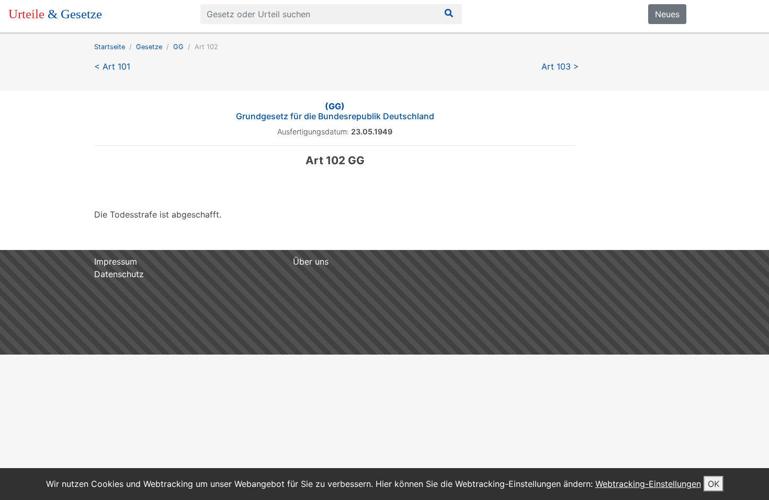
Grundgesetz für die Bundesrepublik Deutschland (335, 111)
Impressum (115, 261)
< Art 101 (112, 66)
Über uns (311, 261)
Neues (667, 14)
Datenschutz (119, 274)
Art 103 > (560, 66)
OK (713, 484)
